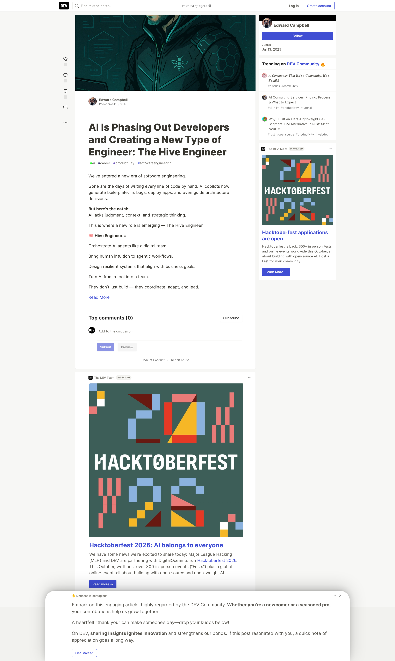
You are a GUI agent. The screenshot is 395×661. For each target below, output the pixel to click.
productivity (123, 163)
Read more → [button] (103, 584)
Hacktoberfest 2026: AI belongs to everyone (156, 545)
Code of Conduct (153, 360)
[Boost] (65, 107)
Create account (319, 6)
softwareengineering (155, 163)
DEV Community (303, 63)
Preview (127, 347)
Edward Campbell (113, 100)
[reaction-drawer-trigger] (65, 60)
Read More (99, 297)
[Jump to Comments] (65, 77)
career (104, 163)
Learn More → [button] (276, 272)
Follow (298, 36)
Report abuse (180, 360)
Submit (105, 347)
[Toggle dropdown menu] (249, 377)
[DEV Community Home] (64, 6)
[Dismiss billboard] (340, 595)
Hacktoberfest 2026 (216, 560)
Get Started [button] (84, 653)
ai (92, 163)
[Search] (77, 6)
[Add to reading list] (65, 93)
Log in (294, 6)
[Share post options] (65, 122)
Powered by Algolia (195, 6)
